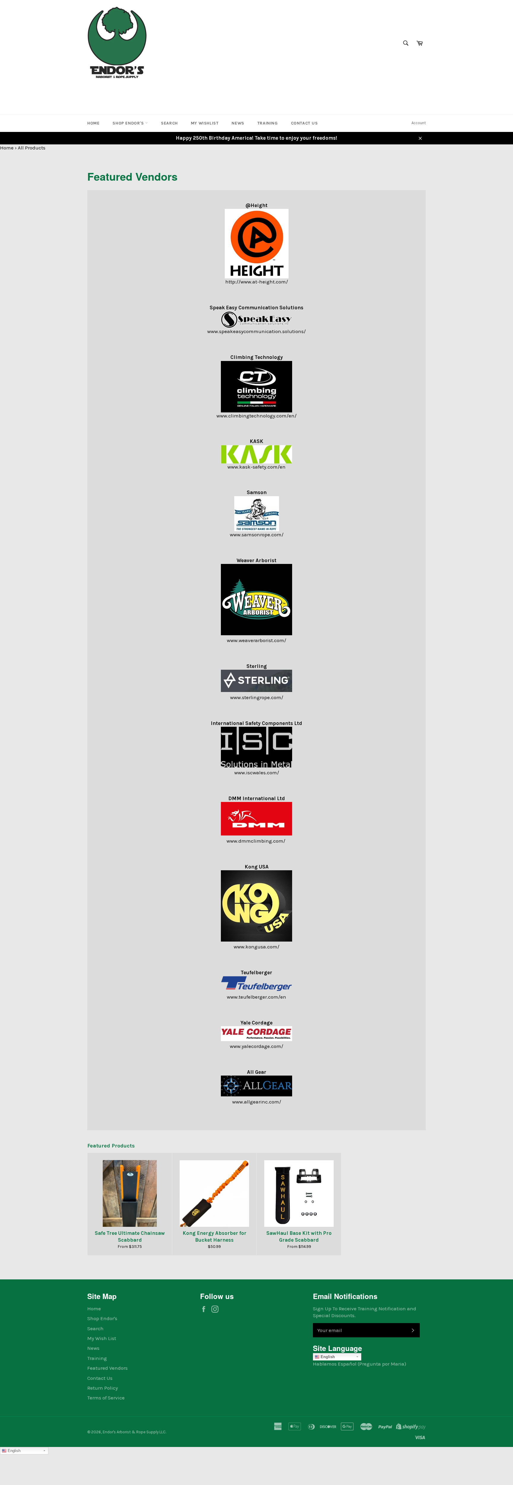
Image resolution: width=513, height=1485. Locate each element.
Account (418, 123)
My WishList (205, 123)
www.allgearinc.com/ (256, 1102)
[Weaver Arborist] (256, 633)
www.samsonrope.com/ (257, 534)
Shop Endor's (129, 123)
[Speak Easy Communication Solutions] (256, 319)
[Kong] (256, 940)
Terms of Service (106, 1398)
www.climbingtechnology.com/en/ (256, 416)
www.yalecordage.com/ (256, 1046)
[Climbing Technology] (256, 386)
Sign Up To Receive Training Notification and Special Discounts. (364, 1312)
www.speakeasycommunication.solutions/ (256, 331)
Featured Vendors (107, 1368)
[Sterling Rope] (256, 690)
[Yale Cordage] (256, 1039)
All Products (31, 148)
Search (169, 123)
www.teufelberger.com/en (256, 997)
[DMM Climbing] (256, 834)
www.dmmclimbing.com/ (256, 841)
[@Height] (256, 243)
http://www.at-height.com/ (256, 282)
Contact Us (304, 123)
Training (267, 123)
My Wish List (101, 1338)
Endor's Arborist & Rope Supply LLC (134, 1432)
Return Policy (102, 1388)
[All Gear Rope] (256, 1095)
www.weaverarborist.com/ (256, 640)
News (238, 123)
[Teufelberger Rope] (256, 990)
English (327, 1357)
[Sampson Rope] (256, 513)
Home (93, 123)
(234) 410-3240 (106, 90)
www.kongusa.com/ (256, 947)
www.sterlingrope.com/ (256, 697)
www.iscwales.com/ (256, 772)
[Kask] (256, 454)
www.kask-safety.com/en (256, 467)
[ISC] (256, 766)
